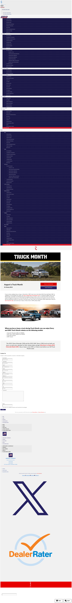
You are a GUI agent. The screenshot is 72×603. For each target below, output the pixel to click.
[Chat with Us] (30, 586)
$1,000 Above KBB (6, 127)
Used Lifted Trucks (9, 187)
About (4, 109)
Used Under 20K (8, 42)
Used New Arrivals (9, 159)
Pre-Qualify (8, 216)
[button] (36, 130)
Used (5, 149)
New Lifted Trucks (9, 70)
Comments (5, 390)
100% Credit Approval (9, 101)
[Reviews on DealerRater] (31, 579)
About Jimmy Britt (9, 111)
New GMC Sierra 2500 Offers (13, 57)
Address (4, 372)
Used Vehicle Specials (10, 179)
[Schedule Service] (30, 585)
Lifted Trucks (5, 68)
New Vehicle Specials (9, 50)
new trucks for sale (9, 300)
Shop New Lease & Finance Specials (14, 177)
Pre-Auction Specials (9, 45)
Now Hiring (8, 116)
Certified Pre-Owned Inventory (11, 154)
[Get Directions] (30, 583)
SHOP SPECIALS (48, 287)
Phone (4, 368)
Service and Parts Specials (10, 78)
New (5, 132)
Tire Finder (8, 81)
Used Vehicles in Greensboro (10, 37)
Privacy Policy (34, 412)
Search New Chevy (9, 20)
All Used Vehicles (8, 35)
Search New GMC (8, 22)
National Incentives (9, 182)
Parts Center (8, 86)
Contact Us (7, 119)
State (3, 383)
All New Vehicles (9, 134)
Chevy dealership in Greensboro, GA (31, 295)
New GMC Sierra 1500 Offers (13, 55)
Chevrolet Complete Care (9, 93)
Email (4, 365)
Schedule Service (8, 76)
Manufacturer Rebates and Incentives (14, 60)
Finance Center (8, 98)
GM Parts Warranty (9, 88)
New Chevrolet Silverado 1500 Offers (14, 169)
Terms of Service (41, 412)
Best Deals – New (11, 167)
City (3, 379)
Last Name (5, 361)
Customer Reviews (9, 121)
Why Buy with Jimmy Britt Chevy (11, 114)
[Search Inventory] (36, 247)
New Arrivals (8, 27)
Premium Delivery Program (10, 126)
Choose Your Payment (9, 103)
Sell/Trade (6, 224)
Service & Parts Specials (9, 65)
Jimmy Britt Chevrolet (11, 458)
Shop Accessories (8, 83)
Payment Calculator (9, 221)
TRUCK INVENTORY (48, 284)
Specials (4, 48)
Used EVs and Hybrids (9, 40)
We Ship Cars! (8, 32)
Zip (3, 386)
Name (4, 403)
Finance (4, 96)
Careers (8, 241)
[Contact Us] (36, 249)
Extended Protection (9, 106)
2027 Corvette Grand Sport (10, 139)
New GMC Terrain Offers (12, 174)
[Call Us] (30, 582)
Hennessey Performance (9, 73)
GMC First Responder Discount (10, 29)
